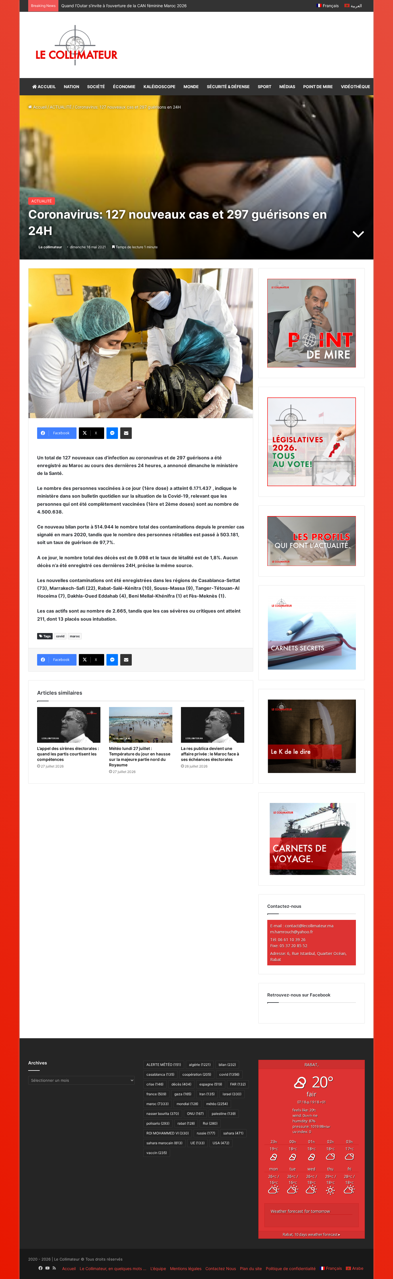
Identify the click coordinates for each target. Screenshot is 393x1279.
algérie (200, 1064)
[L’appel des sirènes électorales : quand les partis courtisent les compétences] (68, 725)
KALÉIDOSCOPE (159, 86)
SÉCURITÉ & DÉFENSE (228, 86)
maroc (75, 636)
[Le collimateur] (76, 45)
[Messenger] (112, 433)
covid (60, 636)
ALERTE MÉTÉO (163, 1064)
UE (197, 1143)
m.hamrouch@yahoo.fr (291, 932)
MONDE (191, 86)
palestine (224, 1113)
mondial (187, 1104)
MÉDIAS (287, 86)
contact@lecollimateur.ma (309, 926)
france (156, 1094)
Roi (210, 1123)
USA (221, 1143)
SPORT (264, 86)
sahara (233, 1133)
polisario (157, 1123)
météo (217, 1104)
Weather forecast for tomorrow (300, 1211)
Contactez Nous (220, 1268)
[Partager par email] (126, 433)
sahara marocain (164, 1143)
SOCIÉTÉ (96, 86)
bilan (227, 1064)
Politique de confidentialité (291, 1268)
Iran (207, 1094)
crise (154, 1084)
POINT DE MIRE (318, 86)
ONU (195, 1113)
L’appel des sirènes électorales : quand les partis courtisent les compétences (133, 5)
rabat (186, 1123)
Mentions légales (185, 1268)
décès (181, 1084)
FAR (238, 1084)
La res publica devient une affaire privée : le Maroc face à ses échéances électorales (210, 754)
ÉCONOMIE (124, 86)
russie (206, 1133)
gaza (182, 1094)
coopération (196, 1074)
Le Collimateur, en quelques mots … (113, 1268)
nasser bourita (162, 1113)
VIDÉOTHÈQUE (355, 86)
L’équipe (158, 1268)
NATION (71, 86)
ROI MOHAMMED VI (167, 1133)
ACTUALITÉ (61, 107)
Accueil (39, 107)
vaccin (156, 1153)
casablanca (160, 1074)
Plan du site (251, 1268)
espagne (210, 1084)
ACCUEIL (46, 86)
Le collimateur (50, 247)
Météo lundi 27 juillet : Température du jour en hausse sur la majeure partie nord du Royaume (139, 756)
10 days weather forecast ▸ (311, 1234)
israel (232, 1094)
